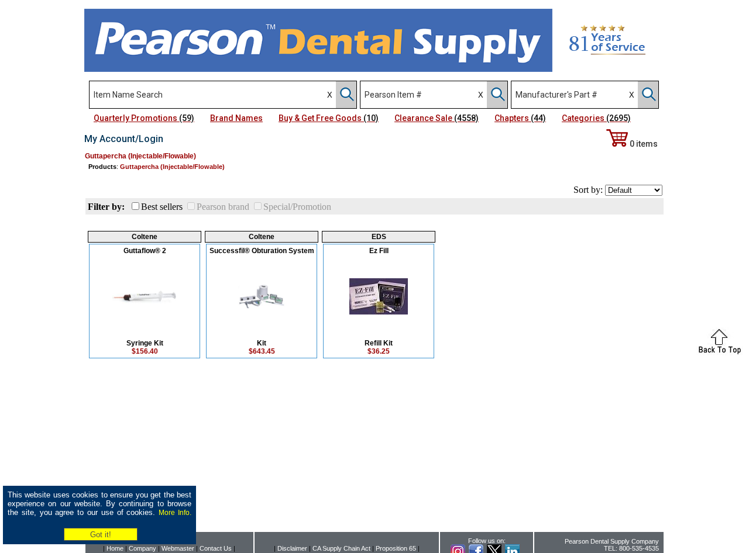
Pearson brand (223, 207)
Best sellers (162, 207)
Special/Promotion (297, 207)
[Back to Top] (719, 352)
